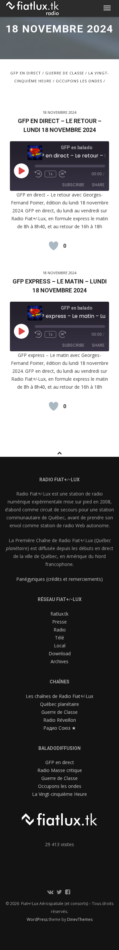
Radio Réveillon (59, 720)
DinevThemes (80, 919)
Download (60, 653)
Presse (59, 622)
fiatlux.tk (59, 614)
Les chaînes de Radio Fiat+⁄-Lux (59, 696)
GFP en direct (25, 72)
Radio (60, 629)
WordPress (38, 919)
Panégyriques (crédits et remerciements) (59, 579)
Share (98, 185)
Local (59, 645)
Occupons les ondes (79, 80)
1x (50, 174)
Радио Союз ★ (59, 728)
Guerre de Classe (64, 72)
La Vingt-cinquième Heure (59, 794)
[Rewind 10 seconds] (38, 174)
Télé (59, 637)
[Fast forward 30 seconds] (64, 174)
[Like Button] (54, 246)
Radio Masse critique (59, 770)
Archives (59, 661)
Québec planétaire (59, 704)
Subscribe (73, 185)
